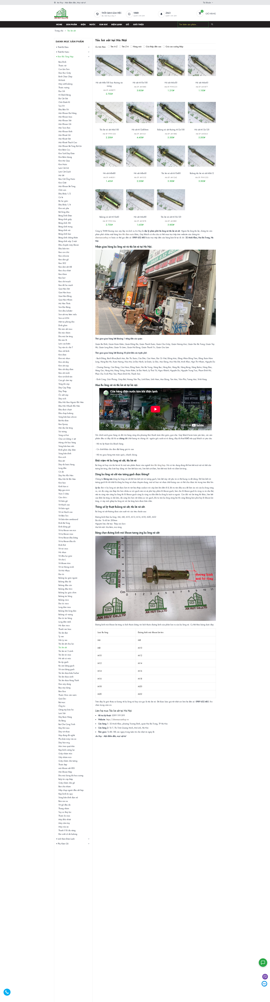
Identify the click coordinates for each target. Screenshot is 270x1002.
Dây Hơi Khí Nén (65, 475)
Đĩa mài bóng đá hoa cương (70, 775)
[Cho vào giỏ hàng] (136, 136)
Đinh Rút (62, 544)
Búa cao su (63, 801)
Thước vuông (63, 87)
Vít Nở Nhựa (64, 570)
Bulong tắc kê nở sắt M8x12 (202, 173)
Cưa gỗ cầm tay (65, 380)
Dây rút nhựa (64, 731)
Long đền (62, 468)
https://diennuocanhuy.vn (117, 719)
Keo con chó (63, 252)
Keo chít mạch (64, 281)
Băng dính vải (64, 230)
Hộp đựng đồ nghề (66, 735)
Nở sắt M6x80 (140, 216)
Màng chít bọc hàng (67, 442)
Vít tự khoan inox (65, 533)
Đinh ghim (62, 325)
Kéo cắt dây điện (65, 369)
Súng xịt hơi (63, 435)
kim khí (122, 234)
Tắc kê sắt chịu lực (66, 643)
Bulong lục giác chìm (67, 592)
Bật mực (61, 702)
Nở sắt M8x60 (140, 173)
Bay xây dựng (64, 687)
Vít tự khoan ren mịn (67, 530)
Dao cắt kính (63, 350)
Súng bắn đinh (64, 453)
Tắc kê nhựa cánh (65, 676)
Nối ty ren (62, 640)
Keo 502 (62, 263)
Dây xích (62, 398)
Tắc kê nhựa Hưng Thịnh (68, 680)
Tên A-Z (114, 46)
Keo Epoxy (63, 424)
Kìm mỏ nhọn (64, 358)
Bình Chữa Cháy (65, 76)
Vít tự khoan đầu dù (67, 541)
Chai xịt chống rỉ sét (67, 438)
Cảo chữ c (62, 497)
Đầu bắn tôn (63, 248)
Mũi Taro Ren (64, 127)
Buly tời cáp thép (65, 779)
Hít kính (61, 80)
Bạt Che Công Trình (66, 724)
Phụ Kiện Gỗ (62, 843)
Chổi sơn (62, 189)
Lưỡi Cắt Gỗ (63, 168)
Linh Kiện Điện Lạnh (66, 838)
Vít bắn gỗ (63, 501)
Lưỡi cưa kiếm (64, 343)
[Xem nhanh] (112, 93)
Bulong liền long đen (67, 610)
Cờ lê (60, 197)
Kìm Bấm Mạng (65, 157)
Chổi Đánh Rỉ (64, 102)
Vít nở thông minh (66, 566)
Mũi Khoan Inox (65, 116)
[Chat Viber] (265, 976)
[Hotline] (8, 993)
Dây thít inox (63, 727)
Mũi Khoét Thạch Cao (67, 142)
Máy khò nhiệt (64, 819)
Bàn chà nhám (64, 786)
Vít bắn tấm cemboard (68, 519)
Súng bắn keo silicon (67, 416)
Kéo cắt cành (64, 372)
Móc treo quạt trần (66, 746)
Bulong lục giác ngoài (67, 577)
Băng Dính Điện (65, 215)
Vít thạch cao (64, 504)
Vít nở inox (63, 548)
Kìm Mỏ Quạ (64, 160)
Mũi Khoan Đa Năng (67, 113)
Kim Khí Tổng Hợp (65, 56)
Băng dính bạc (64, 233)
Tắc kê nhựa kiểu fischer (68, 673)
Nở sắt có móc (64, 658)
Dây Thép (62, 391)
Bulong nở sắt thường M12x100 (170, 129)
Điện (83, 24)
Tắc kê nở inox (64, 654)
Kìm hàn (62, 482)
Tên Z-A (125, 46)
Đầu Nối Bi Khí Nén (67, 479)
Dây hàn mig (64, 742)
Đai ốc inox (63, 603)
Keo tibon (62, 274)
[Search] (212, 24)
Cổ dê (61, 471)
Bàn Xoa (62, 691)
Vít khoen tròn (64, 563)
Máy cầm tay (64, 823)
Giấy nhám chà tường (67, 760)
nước (132, 234)
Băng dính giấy (65, 219)
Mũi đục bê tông (65, 427)
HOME (59, 24)
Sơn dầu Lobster (65, 310)
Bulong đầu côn (65, 585)
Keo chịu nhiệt (64, 270)
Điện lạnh (116, 24)
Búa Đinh (62, 61)
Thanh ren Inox (64, 629)
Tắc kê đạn (63, 632)
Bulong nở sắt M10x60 (109, 216)
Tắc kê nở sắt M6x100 (109, 129)
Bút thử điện (63, 420)
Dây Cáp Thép (64, 387)
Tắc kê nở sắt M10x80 (171, 173)
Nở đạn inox (64, 625)
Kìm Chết (62, 182)
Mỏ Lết (61, 175)
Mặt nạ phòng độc (66, 321)
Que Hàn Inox (64, 292)
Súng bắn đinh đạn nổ (68, 797)
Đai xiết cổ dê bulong (67, 834)
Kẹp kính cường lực (66, 749)
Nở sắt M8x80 (109, 173)
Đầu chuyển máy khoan (68, 244)
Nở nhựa (62, 552)
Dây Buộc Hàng (65, 716)
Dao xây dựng (64, 683)
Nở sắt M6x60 (202, 82)
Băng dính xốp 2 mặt (67, 241)
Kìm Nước (62, 164)
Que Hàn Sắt (64, 288)
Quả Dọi (62, 698)
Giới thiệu (138, 24)
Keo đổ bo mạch (65, 285)
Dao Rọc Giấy (64, 72)
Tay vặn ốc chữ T (65, 347)
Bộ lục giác (63, 200)
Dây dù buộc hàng (66, 464)
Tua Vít (61, 105)
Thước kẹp (62, 764)
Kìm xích (62, 457)
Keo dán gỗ (63, 259)
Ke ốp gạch (63, 662)
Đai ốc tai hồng (65, 618)
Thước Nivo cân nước (67, 694)
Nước (92, 24)
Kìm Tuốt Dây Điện (66, 153)
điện (127, 234)
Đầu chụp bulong (65, 413)
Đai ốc (61, 574)
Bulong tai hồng (65, 596)
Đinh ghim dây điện (67, 449)
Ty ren (61, 636)
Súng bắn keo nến (66, 446)
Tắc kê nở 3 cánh (65, 651)
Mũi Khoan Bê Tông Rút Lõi (70, 146)
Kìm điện (62, 354)
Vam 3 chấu (63, 493)
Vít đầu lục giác (65, 555)
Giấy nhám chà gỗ (66, 782)
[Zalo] (264, 984)
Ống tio (61, 705)
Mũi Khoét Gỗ (64, 135)
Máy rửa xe (63, 826)
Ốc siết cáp (63, 394)
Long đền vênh (64, 621)
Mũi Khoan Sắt (64, 120)
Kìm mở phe (63, 208)
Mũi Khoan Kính (65, 131)
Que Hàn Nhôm (65, 299)
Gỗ (127, 24)
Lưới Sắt (61, 713)
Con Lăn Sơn (63, 69)
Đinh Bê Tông (64, 522)
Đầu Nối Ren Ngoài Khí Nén (71, 402)
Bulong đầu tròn (65, 588)
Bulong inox (63, 599)
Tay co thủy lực (64, 812)
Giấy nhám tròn (65, 753)
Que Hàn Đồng (65, 296)
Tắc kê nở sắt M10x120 (171, 216)
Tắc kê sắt (62, 647)
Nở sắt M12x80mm (140, 129)
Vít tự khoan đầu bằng (68, 537)
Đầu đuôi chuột (65, 409)
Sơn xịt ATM (63, 318)
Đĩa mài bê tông (65, 336)
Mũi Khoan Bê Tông (66, 186)
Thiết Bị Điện (62, 47)
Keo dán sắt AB (65, 266)
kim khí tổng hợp (158, 465)
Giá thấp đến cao (153, 46)
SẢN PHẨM (71, 24)
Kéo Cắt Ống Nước (66, 178)
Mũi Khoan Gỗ (64, 124)
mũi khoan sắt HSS (66, 768)
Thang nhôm (63, 808)
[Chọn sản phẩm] (105, 93)
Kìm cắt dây (63, 361)
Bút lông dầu (63, 211)
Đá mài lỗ (62, 340)
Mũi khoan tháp (65, 771)
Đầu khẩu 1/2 (64, 193)
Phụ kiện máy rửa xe (67, 738)
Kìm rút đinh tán (65, 376)
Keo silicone (63, 255)
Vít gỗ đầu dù (64, 804)
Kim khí (103, 24)
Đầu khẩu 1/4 (64, 204)
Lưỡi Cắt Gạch (64, 171)
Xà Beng (62, 720)
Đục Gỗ (61, 91)
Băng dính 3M (64, 222)
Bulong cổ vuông (65, 614)
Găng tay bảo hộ (66, 709)
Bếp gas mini (64, 490)
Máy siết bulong (65, 83)
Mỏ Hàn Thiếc (64, 303)
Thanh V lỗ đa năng (67, 830)
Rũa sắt (61, 460)
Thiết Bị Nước (63, 51)
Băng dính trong (65, 226)
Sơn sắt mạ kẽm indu (67, 314)
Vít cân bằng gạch (66, 669)
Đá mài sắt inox (65, 329)
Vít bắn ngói (63, 508)
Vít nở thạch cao (65, 512)
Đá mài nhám (64, 332)
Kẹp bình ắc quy (65, 793)
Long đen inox (64, 607)
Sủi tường (62, 431)
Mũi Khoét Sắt (64, 138)
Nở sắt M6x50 (171, 82)
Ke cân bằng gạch (66, 665)
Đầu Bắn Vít (63, 109)
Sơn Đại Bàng (64, 307)
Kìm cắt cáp (63, 365)
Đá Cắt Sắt (63, 98)
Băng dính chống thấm (68, 237)
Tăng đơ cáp (63, 383)
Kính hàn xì (63, 486)
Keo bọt (61, 277)
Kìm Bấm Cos (64, 149)
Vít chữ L (62, 559)
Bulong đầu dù (64, 581)
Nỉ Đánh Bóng (64, 94)
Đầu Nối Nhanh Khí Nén (69, 405)
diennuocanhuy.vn (103, 237)
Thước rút (62, 65)
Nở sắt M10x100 (140, 82)
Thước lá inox (64, 815)
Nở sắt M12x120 (201, 129)
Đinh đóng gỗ (64, 526)
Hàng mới (137, 46)
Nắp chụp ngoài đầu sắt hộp (71, 790)
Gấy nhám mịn (64, 757)
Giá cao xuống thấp (174, 46)
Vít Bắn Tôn (63, 515)
